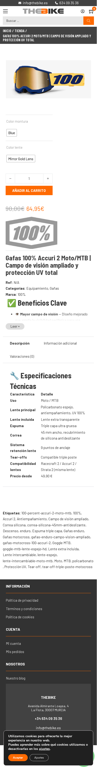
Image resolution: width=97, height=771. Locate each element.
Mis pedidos (15, 651)
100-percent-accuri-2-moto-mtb (46, 513)
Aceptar (18, 758)
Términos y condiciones (24, 609)
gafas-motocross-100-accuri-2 (27, 543)
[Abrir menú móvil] (5, 11)
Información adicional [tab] (60, 343)
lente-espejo (47, 555)
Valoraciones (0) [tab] (22, 356)
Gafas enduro (74, 531)
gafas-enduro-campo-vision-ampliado (60, 537)
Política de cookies (20, 617)
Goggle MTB (61, 543)
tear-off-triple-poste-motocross (67, 567)
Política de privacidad (22, 600)
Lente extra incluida (63, 549)
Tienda (19, 31)
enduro (25, 531)
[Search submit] (88, 20)
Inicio (7, 31)
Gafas (54, 288)
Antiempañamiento (32, 519)
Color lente (14, 147)
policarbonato (82, 561)
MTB (67, 561)
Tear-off (34, 567)
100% (22, 294)
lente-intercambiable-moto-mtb (28, 561)
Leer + (15, 326)
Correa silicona (14, 525)
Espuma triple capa (47, 531)
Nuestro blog (15, 678)
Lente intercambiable (19, 555)
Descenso (10, 531)
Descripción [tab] (20, 343)
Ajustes (39, 758)
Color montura (17, 121)
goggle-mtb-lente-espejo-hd (25, 549)
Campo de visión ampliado (68, 519)
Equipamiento (37, 288)
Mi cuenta (13, 643)
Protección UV (15, 567)
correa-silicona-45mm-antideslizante (56, 525)
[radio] (12, 132)
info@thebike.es (48, 728)
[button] (85, 57)
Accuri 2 (9, 519)
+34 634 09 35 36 (48, 718)
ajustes (44, 749)
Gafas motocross (16, 537)
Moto (58, 561)
